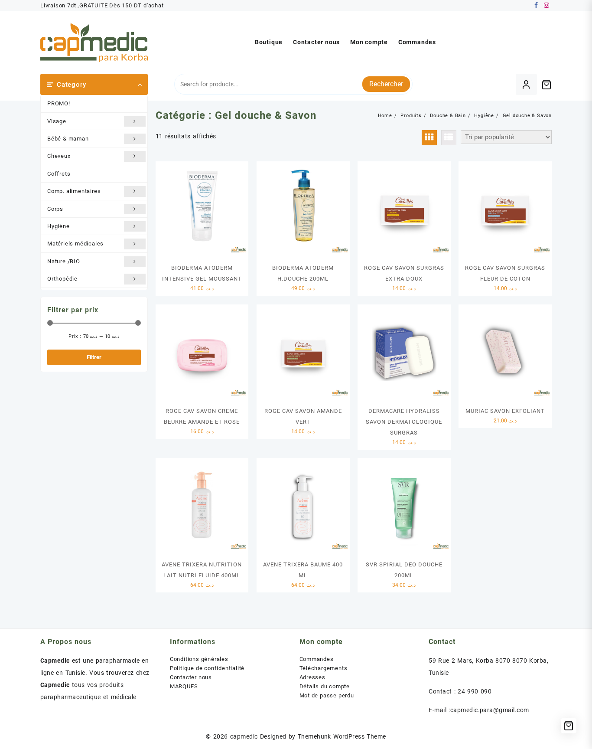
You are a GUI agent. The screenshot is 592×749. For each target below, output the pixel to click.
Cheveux (59, 156)
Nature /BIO (63, 261)
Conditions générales (199, 659)
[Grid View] (429, 137)
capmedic (244, 736)
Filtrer (94, 357)
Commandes (316, 659)
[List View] (448, 137)
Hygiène (58, 226)
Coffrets (58, 173)
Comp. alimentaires (74, 191)
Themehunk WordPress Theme (342, 736)
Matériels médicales (75, 243)
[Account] (526, 84)
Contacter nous (191, 677)
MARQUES (184, 686)
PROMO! (58, 103)
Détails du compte (324, 686)
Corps (55, 209)
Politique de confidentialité (207, 668)
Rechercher (386, 84)
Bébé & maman (68, 138)
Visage (56, 121)
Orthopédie (62, 278)
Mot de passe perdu (326, 695)
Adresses (312, 677)
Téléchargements (323, 668)
